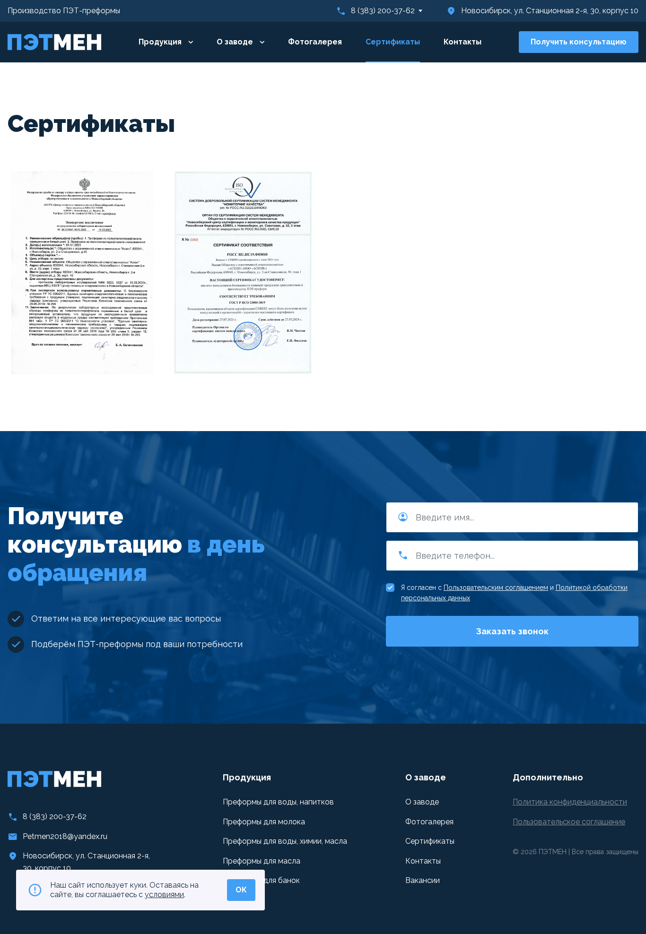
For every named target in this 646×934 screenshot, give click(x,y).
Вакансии (422, 880)
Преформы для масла (261, 860)
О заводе (236, 41)
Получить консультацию (579, 41)
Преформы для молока (264, 821)
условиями (164, 894)
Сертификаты (393, 41)
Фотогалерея (315, 41)
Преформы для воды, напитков (278, 801)
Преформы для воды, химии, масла (285, 841)
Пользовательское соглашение (569, 821)
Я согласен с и (514, 593)
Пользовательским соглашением (496, 587)
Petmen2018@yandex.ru (65, 836)
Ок (241, 889)
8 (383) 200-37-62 (383, 10)
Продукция (161, 41)
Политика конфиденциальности (570, 801)
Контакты (462, 41)
